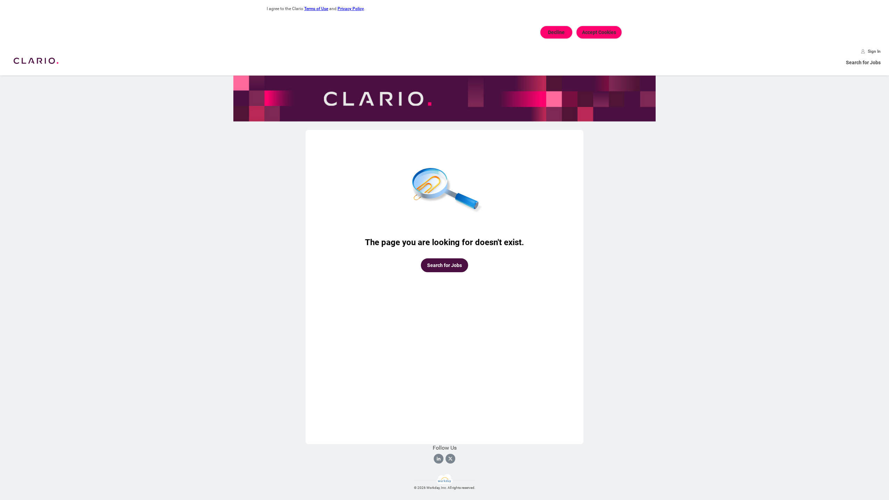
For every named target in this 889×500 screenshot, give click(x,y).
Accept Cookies (599, 32)
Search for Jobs (863, 62)
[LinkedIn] (438, 459)
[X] (450, 459)
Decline (556, 32)
